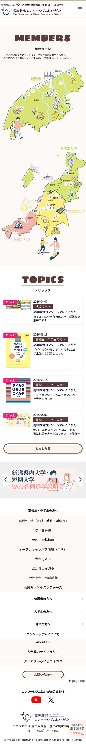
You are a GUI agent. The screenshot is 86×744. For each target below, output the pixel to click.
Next (79, 479)
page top (78, 680)
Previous (6, 479)
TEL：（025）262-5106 (43, 730)
